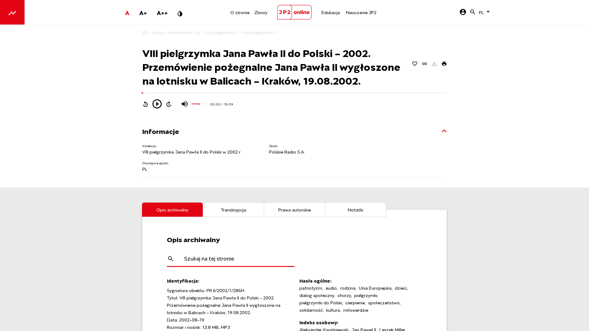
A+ (143, 12)
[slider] (142, 92)
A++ (162, 12)
